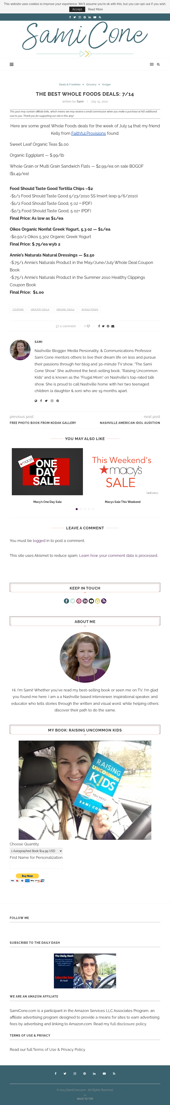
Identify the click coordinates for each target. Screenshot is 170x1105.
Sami (80, 101)
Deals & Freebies (69, 84)
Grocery (91, 84)
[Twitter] (72, 601)
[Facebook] (66, 601)
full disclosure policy (128, 1024)
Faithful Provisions (88, 133)
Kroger (106, 84)
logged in (41, 540)
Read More (95, 9)
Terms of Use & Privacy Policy (59, 1049)
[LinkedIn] (85, 601)
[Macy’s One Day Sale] (47, 471)
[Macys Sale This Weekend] (122, 471)
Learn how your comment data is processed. (118, 555)
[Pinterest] (78, 601)
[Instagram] (97, 601)
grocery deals (40, 309)
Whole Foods (89, 309)
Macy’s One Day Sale (47, 502)
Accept (77, 9)
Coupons (18, 309)
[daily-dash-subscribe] (85, 970)
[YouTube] (91, 601)
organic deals (65, 309)
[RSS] (103, 601)
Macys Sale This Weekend (123, 502)
